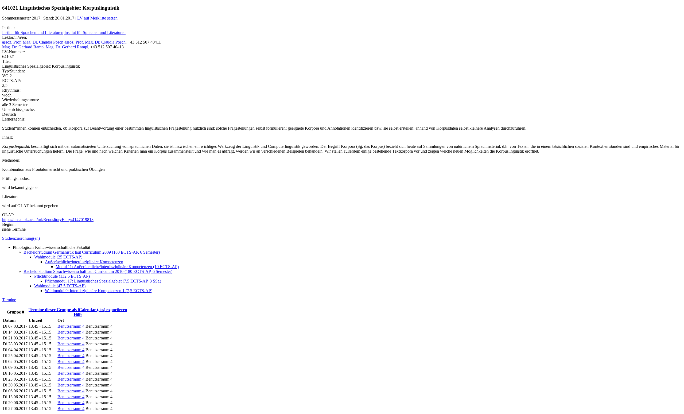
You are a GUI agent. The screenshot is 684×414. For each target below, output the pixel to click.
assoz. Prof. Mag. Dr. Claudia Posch (32, 42)
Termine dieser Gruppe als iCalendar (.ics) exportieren (78, 309)
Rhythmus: (11, 90)
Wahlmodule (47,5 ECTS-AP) (60, 286)
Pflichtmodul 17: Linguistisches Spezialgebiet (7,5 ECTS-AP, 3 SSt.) (103, 281)
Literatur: (10, 196)
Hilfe (78, 314)
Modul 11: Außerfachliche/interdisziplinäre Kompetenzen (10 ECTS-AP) (117, 266)
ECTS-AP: (11, 80)
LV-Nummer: (13, 51)
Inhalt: (7, 137)
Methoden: (11, 160)
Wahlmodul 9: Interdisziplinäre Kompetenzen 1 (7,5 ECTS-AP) (98, 290)
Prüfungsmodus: (16, 178)
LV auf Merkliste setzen (97, 18)
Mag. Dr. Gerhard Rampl (23, 47)
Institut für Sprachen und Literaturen (32, 32)
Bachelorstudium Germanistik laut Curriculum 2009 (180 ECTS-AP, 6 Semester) (92, 252)
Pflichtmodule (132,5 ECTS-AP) (62, 276)
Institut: (8, 27)
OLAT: (8, 214)
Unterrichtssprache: (18, 109)
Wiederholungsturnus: (20, 100)
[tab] (342, 238)
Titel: (6, 61)
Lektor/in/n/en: (14, 37)
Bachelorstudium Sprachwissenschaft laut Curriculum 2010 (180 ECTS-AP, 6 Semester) (98, 271)
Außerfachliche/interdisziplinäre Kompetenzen (84, 262)
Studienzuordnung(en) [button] (21, 238)
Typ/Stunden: (13, 71)
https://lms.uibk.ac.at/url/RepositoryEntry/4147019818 (48, 219)
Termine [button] (9, 299)
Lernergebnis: (13, 119)
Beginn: (8, 224)
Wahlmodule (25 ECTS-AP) (58, 257)
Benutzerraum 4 (70, 326)
